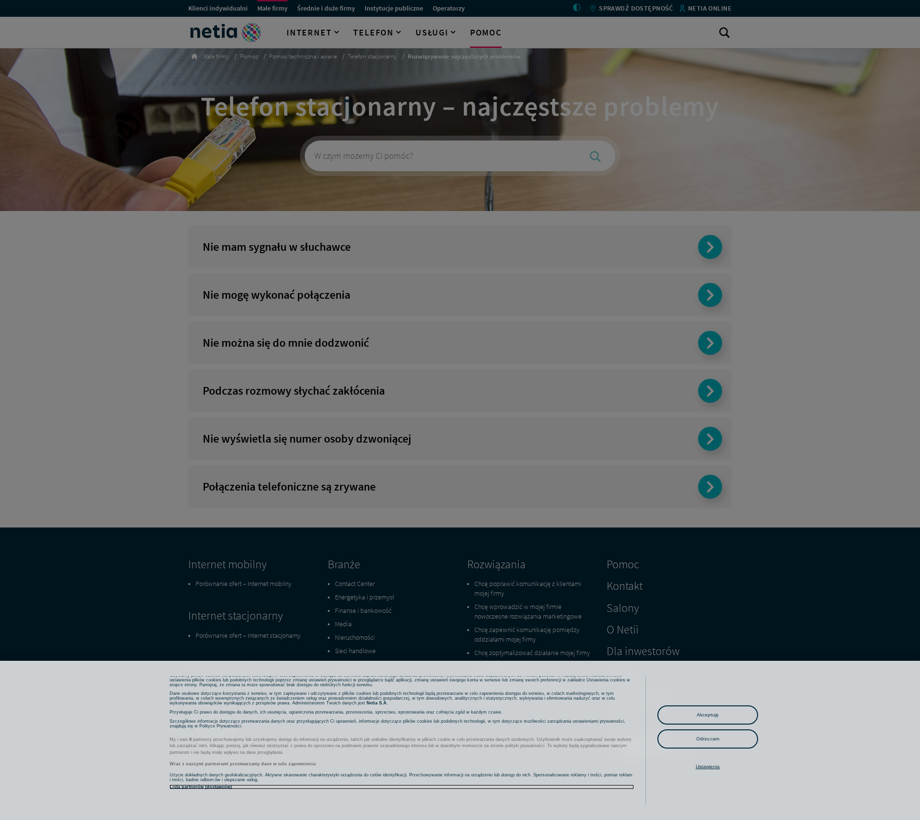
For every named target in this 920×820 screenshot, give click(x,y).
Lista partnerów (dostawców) (201, 787)
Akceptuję (708, 714)
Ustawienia (708, 766)
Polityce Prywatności (220, 726)
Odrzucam (707, 738)
